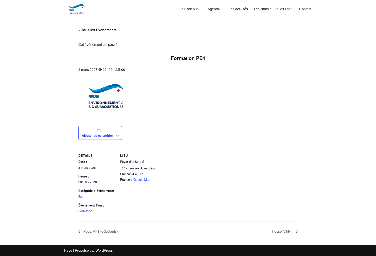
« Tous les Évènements (97, 29)
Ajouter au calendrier (97, 135)
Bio (80, 196)
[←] (77, 9)
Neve (68, 250)
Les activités (238, 9)
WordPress (104, 250)
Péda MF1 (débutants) (100, 231)
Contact (305, 9)
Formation (85, 211)
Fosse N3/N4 (283, 231)
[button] (200, 9)
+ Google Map (140, 179)
